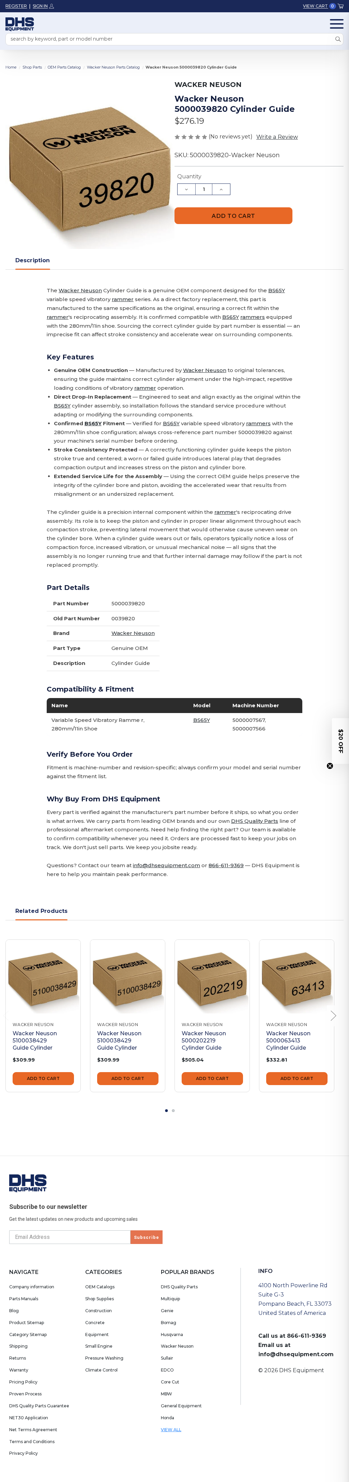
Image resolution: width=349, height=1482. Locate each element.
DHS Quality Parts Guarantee (39, 1405)
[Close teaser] (330, 765)
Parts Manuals (23, 1298)
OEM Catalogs (100, 1286)
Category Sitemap (28, 1334)
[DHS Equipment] (28, 1183)
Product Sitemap (26, 1322)
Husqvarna (172, 1334)
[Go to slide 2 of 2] (173, 1110)
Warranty (18, 1370)
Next (333, 1016)
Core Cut (170, 1381)
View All (171, 1429)
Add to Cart (43, 1078)
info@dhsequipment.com (166, 865)
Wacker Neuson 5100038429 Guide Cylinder (35, 1040)
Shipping (18, 1346)
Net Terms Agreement (33, 1429)
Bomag (168, 1322)
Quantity (189, 176)
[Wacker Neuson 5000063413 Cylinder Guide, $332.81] (296, 977)
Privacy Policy (23, 1453)
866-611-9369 (226, 865)
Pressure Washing (104, 1358)
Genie (167, 1310)
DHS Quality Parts (254, 821)
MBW (166, 1393)
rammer (123, 299)
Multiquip (170, 1298)
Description (32, 260)
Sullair (167, 1358)
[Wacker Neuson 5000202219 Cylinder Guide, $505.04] (212, 977)
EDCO (167, 1370)
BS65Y (276, 290)
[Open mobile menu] (337, 24)
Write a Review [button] (277, 136)
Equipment (97, 1334)
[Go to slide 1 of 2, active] (166, 1110)
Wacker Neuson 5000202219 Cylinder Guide (204, 1040)
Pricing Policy (23, 1381)
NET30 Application (28, 1417)
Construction (98, 1310)
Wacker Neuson (80, 290)
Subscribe (146, 1237)
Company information (31, 1286)
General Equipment (181, 1405)
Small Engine (98, 1346)
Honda (167, 1417)
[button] (340, 741)
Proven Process (25, 1393)
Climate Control (101, 1370)
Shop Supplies (99, 1298)
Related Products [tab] (41, 910)
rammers (252, 317)
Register (16, 6)
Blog (14, 1310)
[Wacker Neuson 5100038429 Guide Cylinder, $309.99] (43, 977)
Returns (17, 1358)
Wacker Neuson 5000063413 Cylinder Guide (288, 1040)
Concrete (95, 1322)
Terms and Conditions (32, 1441)
